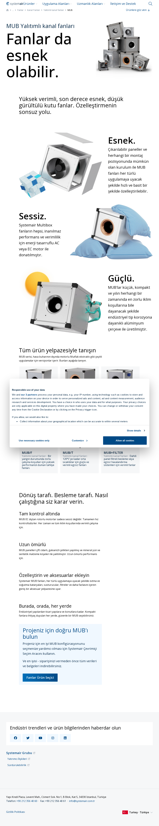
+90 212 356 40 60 (26, 801)
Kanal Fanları (33, 10)
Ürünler (29, 4)
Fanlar (20, 10)
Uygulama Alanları (55, 4)
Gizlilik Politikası (15, 811)
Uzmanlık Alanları (90, 4)
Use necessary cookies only (34, 440)
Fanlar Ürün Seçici (40, 677)
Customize (78, 440)
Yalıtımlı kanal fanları (53, 10)
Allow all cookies (125, 440)
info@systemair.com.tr (82, 801)
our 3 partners (29, 394)
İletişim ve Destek (123, 4)
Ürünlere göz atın (136, 10)
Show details (134, 430)
